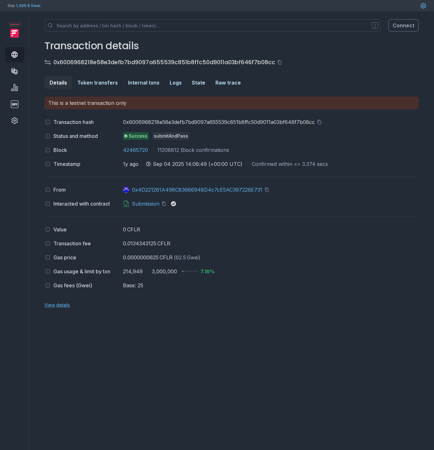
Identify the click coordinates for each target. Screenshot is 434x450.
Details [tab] (58, 82)
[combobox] (148, 164)
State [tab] (198, 82)
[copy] (281, 62)
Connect (403, 25)
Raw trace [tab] (228, 82)
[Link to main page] (14, 33)
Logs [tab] (176, 82)
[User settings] (423, 6)
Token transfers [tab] (97, 82)
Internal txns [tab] (143, 82)
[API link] (14, 104)
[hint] (47, 122)
